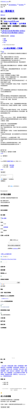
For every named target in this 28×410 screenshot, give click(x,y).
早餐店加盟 (10, 365)
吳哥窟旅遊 (21, 365)
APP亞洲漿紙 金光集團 (19, 372)
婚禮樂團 (9, 372)
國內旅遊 (11, 165)
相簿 (4, 38)
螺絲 (15, 365)
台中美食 (22, 24)
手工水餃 (4, 365)
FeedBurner (15, 248)
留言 (12, 161)
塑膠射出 (22, 367)
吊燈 (7, 370)
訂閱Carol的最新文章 (6, 254)
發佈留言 (3, 180)
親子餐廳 (13, 24)
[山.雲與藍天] (8, 259)
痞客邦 (9, 161)
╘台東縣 (11, 167)
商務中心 (15, 374)
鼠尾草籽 (18, 370)
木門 (5, 372)
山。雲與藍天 (7, 11)
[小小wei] (1, 305)
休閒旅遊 (12, 36)
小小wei (2, 304)
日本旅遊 (15, 369)
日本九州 (12, 370)
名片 (4, 42)
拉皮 (22, 370)
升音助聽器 (9, 367)
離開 (8, 407)
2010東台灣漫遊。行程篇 (12, 48)
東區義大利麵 (8, 374)
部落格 (5, 40)
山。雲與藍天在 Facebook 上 (4, 298)
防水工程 (9, 369)
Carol (2, 153)
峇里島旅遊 (16, 367)
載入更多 (3, 172)
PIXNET (6, 388)
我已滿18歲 (3, 407)
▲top (2, 169)
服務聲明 (16, 390)
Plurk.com (13, 357)
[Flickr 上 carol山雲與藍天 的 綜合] (2, 51)
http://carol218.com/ (11, 21)
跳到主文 (3, 15)
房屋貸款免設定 (7, 376)
